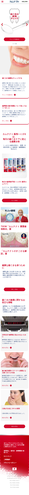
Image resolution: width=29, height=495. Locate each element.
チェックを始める (14, 39)
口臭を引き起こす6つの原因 (11, 408)
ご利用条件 (7, 459)
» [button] (27, 24)
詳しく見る (15, 289)
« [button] (2, 24)
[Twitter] (14, 469)
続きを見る (15, 426)
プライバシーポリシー (10, 463)
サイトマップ (7, 456)
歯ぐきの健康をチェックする (12, 78)
